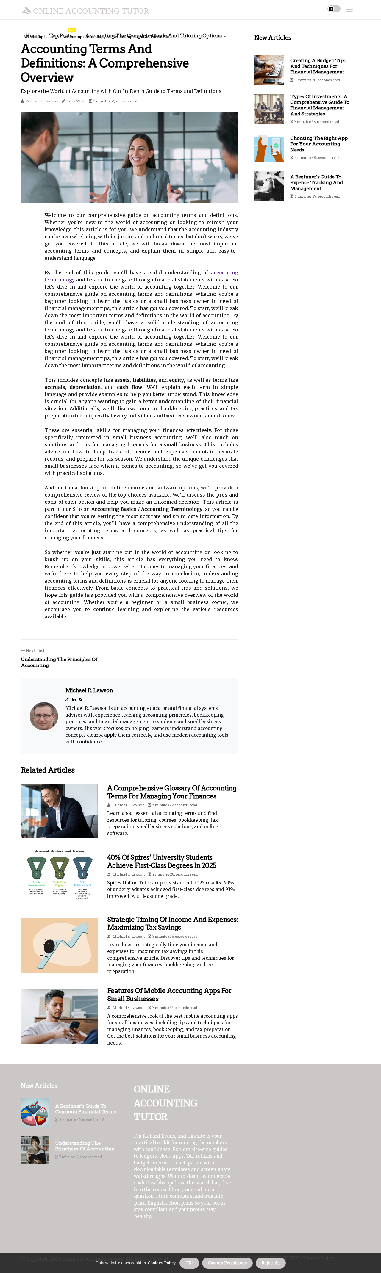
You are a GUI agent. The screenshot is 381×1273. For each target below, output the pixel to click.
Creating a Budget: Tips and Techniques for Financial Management (318, 66)
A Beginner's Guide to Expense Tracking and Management (316, 182)
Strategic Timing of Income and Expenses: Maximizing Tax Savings (172, 923)
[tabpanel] (129, 157)
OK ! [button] (189, 1263)
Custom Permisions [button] (227, 1263)
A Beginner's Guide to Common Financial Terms (85, 1108)
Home (32, 36)
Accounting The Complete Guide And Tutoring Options (153, 36)
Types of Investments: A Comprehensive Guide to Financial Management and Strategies (319, 105)
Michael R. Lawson (42, 101)
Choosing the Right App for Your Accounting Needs (318, 143)
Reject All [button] (271, 1263)
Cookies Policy (161, 1263)
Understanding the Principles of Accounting (84, 1146)
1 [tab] (130, 194)
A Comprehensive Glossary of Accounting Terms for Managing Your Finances (171, 792)
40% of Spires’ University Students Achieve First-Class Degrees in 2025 (161, 861)
